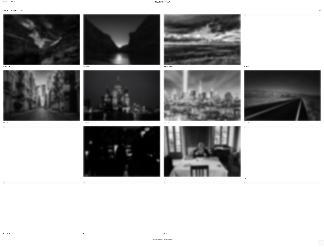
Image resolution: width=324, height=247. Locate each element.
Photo (5, 1)
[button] (320, 2)
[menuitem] (5, 2)
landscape (6, 10)
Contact (12, 1)
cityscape (14, 10)
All (320, 10)
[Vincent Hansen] (162, 2)
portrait (20, 10)
